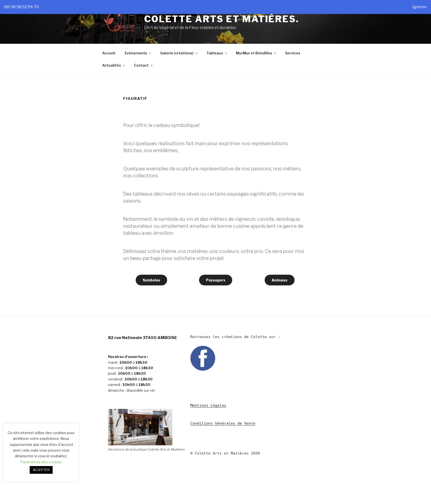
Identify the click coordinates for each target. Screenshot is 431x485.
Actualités (111, 65)
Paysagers (215, 280)
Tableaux (215, 53)
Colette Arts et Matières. (221, 18)
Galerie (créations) (177, 53)
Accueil (108, 53)
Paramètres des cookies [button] (41, 462)
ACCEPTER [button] (41, 470)
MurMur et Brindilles (254, 53)
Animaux (280, 280)
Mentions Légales (208, 405)
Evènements (136, 53)
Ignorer (419, 6)
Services (292, 53)
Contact (141, 65)
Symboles (151, 280)
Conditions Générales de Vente (222, 423)
